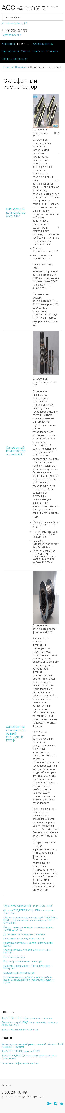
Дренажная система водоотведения (24, 934)
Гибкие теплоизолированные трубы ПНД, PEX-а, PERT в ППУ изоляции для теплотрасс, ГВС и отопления (30, 920)
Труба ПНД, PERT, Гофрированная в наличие (27, 1018)
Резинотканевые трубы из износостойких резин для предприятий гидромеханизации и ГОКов (28, 980)
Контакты (52, 51)
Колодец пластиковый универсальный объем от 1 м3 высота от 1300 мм (32, 1045)
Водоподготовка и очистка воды (22, 961)
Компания (8, 43)
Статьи (25, 51)
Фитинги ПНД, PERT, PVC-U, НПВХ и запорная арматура (28, 911)
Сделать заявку (43, 43)
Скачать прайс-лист (14, 58)
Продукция (24, 43)
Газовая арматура (14, 957)
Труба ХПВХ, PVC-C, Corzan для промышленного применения (29, 1057)
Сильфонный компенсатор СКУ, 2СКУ (15, 212)
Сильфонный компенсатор (18, 972)
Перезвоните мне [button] (11, 35)
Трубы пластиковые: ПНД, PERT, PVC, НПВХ (27, 906)
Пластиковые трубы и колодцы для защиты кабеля (28, 944)
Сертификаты (10, 51)
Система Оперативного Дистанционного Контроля (26, 967)
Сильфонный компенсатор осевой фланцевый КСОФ (15, 733)
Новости (38, 51)
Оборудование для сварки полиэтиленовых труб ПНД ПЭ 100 (28, 928)
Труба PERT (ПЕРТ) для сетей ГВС (21, 1051)
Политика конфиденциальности (20, 1063)
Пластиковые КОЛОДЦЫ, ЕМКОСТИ (23, 938)
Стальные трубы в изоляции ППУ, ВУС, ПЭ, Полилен (27, 951)
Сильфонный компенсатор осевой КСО (15, 451)
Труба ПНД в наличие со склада (20, 1029)
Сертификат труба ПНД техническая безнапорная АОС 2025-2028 (30, 1023)
